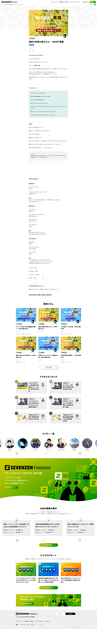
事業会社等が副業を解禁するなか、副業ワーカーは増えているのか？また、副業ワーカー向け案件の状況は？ (48, 580)
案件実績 (31, 621)
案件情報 (26, 621)
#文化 (71, 333)
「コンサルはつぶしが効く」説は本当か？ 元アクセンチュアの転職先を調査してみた (34, 405)
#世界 (30, 50)
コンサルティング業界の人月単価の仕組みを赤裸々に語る (68, 387)
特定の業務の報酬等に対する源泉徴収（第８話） (68, 419)
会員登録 (70, 613)
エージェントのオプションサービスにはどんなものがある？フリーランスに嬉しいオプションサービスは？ (26, 580)
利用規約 (32, 624)
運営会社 (28, 624)
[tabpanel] (48, 528)
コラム (44, 621)
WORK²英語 (32, 38)
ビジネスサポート (37, 621)
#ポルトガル (27, 333)
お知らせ (48, 621)
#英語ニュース (18, 333)
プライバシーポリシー (39, 624)
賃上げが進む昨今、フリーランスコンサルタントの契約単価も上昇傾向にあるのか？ (71, 580)
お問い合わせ (23, 624)
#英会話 (33, 50)
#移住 (24, 362)
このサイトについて (19, 621)
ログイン (59, 613)
